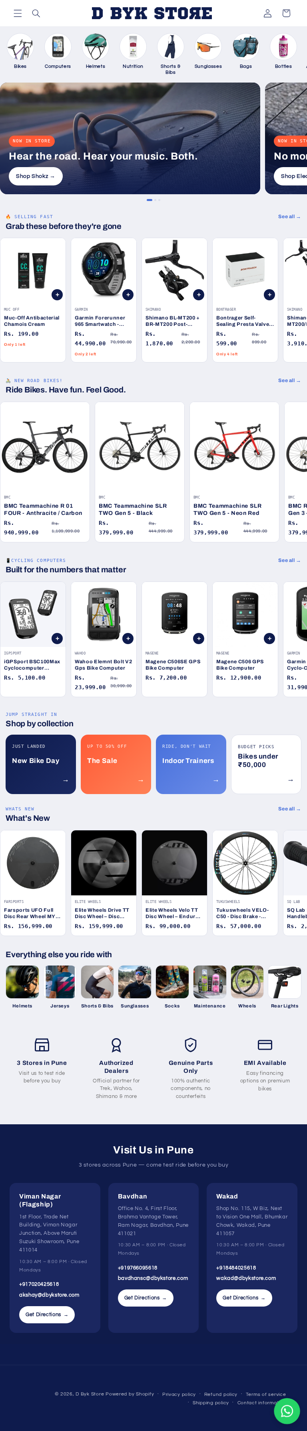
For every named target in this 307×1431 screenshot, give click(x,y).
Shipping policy (211, 1403)
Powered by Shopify (130, 1394)
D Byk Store (91, 1394)
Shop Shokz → (36, 176)
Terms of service (266, 1394)
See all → (289, 216)
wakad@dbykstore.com (246, 1278)
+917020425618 (39, 1284)
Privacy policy (179, 1394)
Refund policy (221, 1394)
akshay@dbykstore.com (49, 1295)
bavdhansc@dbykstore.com (153, 1278)
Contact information (261, 1403)
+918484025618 (236, 1268)
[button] (17, 13)
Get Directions (47, 1314)
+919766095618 (137, 1268)
